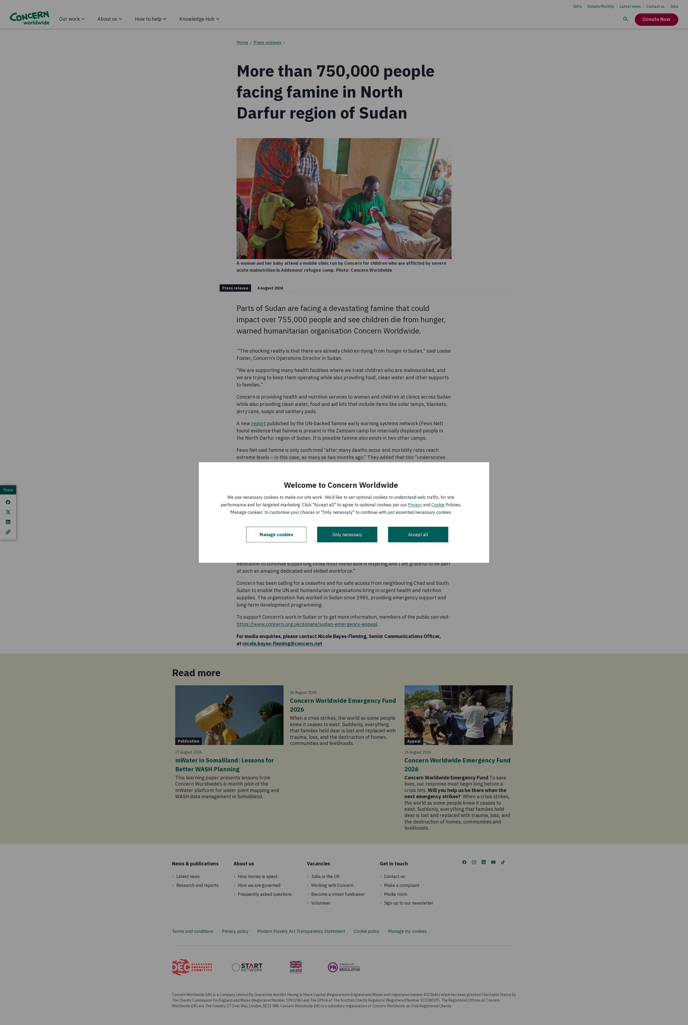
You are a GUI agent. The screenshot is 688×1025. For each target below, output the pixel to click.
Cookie (438, 504)
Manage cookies (276, 534)
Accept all (418, 534)
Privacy (415, 504)
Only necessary (347, 534)
